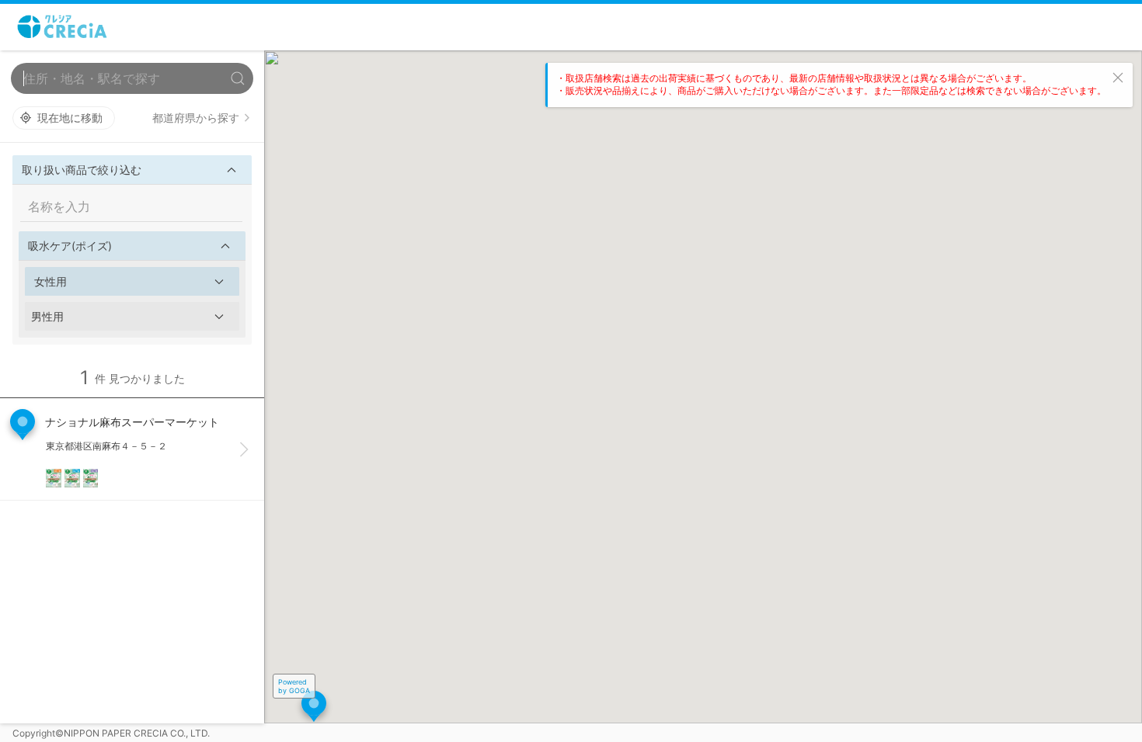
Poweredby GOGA (294, 686)
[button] (132, 169)
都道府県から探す (195, 117)
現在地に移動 (70, 117)
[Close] (1118, 77)
